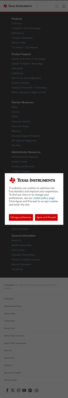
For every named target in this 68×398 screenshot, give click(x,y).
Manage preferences (21, 217)
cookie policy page (43, 198)
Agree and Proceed (46, 217)
